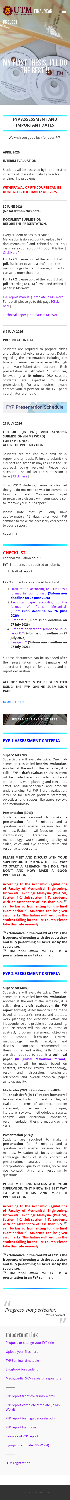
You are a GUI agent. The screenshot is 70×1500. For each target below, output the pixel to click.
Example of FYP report (22, 1436)
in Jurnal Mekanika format (40, 1059)
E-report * (18, 620)
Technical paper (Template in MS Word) (31, 315)
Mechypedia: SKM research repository (33, 1378)
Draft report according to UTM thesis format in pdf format (39, 591)
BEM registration (18, 1463)
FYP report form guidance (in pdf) (30, 1418)
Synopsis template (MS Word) (27, 1445)
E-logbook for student (22, 1369)
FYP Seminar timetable (22, 1360)
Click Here (10, 252)
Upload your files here (22, 1351)
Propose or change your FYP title (30, 1342)
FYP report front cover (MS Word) (30, 1396)
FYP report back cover (22, 1427)
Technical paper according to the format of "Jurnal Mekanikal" (39, 604)
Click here (20, 476)
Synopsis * (19, 642)
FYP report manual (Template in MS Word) (34, 297)
